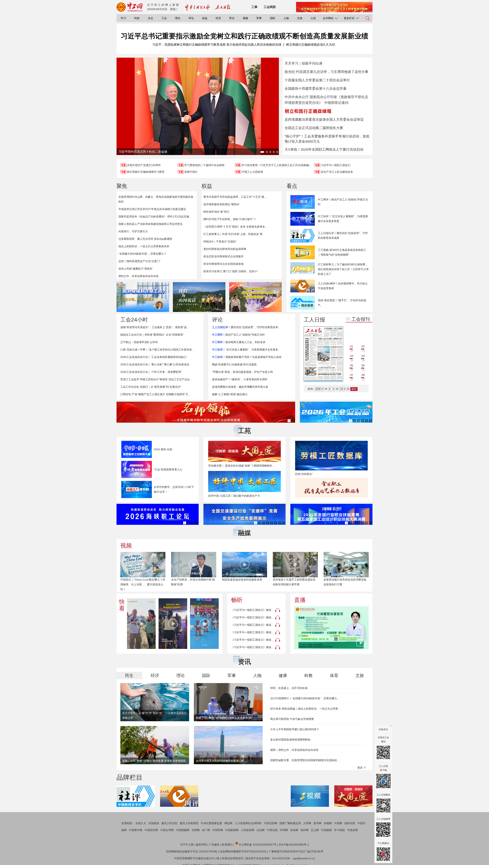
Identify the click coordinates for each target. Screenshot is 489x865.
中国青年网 (135, 830)
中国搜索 (326, 830)
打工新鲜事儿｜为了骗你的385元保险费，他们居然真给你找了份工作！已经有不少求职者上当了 (343, 269)
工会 (164, 18)
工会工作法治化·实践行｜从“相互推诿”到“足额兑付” (150, 386)
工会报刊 (360, 319)
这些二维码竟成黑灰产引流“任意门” (139, 261)
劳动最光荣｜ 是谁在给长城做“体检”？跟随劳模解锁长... (241, 465)
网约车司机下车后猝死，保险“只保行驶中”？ (229, 219)
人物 (286, 18)
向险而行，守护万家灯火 (133, 231)
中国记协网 (270, 823)
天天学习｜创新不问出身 (303, 63)
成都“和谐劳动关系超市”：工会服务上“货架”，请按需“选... (154, 327)
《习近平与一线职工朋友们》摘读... (252, 609)
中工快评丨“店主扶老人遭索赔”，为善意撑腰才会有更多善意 (343, 219)
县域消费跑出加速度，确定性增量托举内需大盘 (240, 386)
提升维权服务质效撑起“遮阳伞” (221, 204)
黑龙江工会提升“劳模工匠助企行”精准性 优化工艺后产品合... (156, 379)
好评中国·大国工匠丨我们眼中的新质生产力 (234, 495)
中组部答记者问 (336, 103)
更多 (360, 767)
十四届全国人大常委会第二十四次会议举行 (317, 80)
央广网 (206, 830)
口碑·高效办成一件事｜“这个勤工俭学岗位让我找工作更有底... (157, 349)
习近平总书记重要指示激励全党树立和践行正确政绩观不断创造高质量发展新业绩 (244, 36)
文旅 (299, 18)
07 (351, 374)
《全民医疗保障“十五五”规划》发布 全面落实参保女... (235, 226)
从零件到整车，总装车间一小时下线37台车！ (174, 489)
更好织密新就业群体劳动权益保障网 (224, 248)
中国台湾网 (167, 830)
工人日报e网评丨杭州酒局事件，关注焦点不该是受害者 (343, 286)
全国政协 (153, 823)
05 (351, 365)
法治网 (261, 830)
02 (363, 346)
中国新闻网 (232, 830)
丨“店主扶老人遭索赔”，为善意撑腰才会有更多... (246, 349)
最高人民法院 (169, 823)
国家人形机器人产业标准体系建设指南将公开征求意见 (150, 223)
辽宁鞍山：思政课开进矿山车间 (139, 342)
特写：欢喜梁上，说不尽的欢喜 (289, 688)
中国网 (338, 823)
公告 (313, 18)
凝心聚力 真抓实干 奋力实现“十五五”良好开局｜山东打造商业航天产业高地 (345, 584)
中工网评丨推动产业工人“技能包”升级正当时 (343, 202)
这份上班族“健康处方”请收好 (135, 268)
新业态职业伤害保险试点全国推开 (223, 256)
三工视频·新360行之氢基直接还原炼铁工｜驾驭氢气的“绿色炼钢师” (342, 252)
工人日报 (314, 320)
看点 (292, 186)
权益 (204, 18)
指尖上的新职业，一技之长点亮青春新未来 (143, 246)
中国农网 (352, 830)
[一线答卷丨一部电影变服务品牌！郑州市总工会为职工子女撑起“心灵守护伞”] (255, 297)
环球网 (284, 830)
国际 (272, 18)
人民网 (307, 823)
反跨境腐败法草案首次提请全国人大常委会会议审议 (324, 119)
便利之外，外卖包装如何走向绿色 (138, 276)
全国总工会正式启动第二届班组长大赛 (314, 128)
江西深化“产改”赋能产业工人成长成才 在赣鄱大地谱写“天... (155, 394)
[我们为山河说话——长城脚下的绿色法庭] (199, 297)
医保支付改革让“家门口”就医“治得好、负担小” (230, 271)
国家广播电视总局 (290, 823)
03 (351, 355)
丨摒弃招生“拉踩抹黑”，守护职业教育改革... (246, 327)
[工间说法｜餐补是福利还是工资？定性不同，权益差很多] (143, 297)
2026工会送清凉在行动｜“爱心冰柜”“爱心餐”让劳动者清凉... (155, 364)
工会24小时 (134, 320)
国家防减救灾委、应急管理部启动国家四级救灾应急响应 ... (305, 760)
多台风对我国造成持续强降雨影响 (290, 739)
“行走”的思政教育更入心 (168, 469)
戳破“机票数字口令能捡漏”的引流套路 (234, 364)
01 (351, 346)
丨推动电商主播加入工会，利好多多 (239, 342)
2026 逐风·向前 (163, 449)
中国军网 (217, 830)
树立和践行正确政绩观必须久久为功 (310, 44)
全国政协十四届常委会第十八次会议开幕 (316, 88)
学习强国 (339, 830)
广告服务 (214, 844)
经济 (218, 18)
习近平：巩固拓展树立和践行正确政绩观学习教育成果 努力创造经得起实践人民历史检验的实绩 (216, 44)
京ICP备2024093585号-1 (294, 844)
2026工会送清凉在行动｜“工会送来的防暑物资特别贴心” (153, 357)
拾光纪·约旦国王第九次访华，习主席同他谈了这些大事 (326, 72)
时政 (137, 18)
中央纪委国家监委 (211, 823)
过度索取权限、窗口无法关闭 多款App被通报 (145, 238)
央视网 (328, 823)
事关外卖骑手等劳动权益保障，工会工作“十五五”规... (234, 196)
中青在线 (272, 830)
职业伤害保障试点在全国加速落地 (223, 263)
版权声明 (201, 844)
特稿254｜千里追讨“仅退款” (220, 241)
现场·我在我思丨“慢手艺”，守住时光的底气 (342, 303)
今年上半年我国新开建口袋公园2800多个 (294, 729)
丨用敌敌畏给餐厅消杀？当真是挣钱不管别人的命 (247, 357)
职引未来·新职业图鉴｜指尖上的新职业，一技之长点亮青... (305, 708)
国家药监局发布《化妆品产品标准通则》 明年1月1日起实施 (153, 216)
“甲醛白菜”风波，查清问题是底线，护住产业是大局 (242, 371)
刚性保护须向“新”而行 (216, 211)
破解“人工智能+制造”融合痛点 (230, 394)
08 (363, 374)
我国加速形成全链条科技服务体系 (191, 579)
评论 (191, 18)
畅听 (237, 600)
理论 (177, 18)
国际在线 (349, 823)
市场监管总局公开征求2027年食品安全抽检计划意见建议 (152, 209)
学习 (123, 18)
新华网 (317, 823)
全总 (150, 18)
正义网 (315, 830)
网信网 (228, 823)
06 (363, 365)
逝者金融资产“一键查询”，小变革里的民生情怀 (239, 379)
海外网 (304, 830)
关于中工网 (186, 844)
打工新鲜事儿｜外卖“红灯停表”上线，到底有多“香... (234, 234)
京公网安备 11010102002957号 (257, 844)
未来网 (294, 830)
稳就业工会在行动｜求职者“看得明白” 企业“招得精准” (152, 334)
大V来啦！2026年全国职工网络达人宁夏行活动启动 (324, 149)
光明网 (196, 830)
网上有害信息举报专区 (229, 858)
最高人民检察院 (189, 823)
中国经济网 (151, 830)
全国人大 (140, 823)
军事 (259, 18)
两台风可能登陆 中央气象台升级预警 (292, 718)
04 (363, 355)
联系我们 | (228, 844)
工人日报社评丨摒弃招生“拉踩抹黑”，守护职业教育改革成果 (343, 235)
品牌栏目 (129, 777)
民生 (232, 18)
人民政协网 (247, 830)
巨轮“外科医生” (304, 474)
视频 (245, 18)
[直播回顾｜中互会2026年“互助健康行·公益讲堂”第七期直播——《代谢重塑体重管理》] (331, 627)
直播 (300, 600)
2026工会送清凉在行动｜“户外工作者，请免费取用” (151, 371)
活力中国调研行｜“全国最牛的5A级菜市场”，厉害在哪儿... (304, 698)
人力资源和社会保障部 (248, 823)
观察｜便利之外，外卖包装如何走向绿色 (294, 749)
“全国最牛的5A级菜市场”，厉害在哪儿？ (142, 253)
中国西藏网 (182, 830)
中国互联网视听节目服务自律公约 (194, 858)
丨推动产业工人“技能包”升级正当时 (238, 334)
